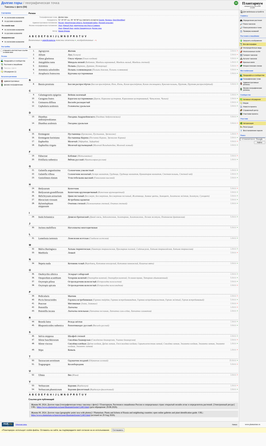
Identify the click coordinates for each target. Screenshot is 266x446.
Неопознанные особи (251, 51)
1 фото (233, 62)
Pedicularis (43, 296)
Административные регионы (251, 83)
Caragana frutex (46, 98)
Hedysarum (44, 188)
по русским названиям (13, 21)
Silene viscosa (45, 343)
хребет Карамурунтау (82, 28)
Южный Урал (68, 26)
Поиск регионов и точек (252, 28)
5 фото (233, 66)
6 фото (233, 217)
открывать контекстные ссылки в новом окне (15, 51)
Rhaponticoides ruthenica (51, 325)
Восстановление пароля (253, 131)
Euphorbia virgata (47, 145)
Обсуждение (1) (10, 72)
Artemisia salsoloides (48, 69)
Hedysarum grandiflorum (50, 192)
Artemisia (43, 66)
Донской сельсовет (106, 23)
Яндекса (108, 20)
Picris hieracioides (47, 299)
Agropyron (43, 51)
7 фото (233, 321)
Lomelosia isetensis (48, 238)
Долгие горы (97, 28)
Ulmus (41, 375)
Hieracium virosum (47, 199)
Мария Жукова (64, 31)
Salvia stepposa (46, 336)
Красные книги (249, 62)
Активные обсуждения (252, 99)
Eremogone (44, 134)
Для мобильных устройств (253, 12)
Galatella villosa (46, 174)
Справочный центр (250, 110)
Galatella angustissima (49, 170)
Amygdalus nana (46, 62)
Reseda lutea (44, 321)
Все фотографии (249, 44)
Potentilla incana (46, 311)
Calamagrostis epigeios (49, 95)
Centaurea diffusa (47, 102)
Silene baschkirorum (48, 340)
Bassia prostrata (46, 84)
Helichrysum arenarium (50, 196)
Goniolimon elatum (47, 178)
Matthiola (43, 252)
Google (101, 20)
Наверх (234, 424)
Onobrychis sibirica (48, 274)
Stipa (40, 350)
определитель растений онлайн (252, 4)
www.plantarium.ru (252, 424)
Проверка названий (251, 31)
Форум (245, 103)
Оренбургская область (73, 23)
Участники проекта (250, 114)
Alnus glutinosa (46, 58)
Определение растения (252, 20)
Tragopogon (44, 364)
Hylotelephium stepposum (45, 205)
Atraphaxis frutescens (49, 73)
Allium (41, 54)
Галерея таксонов (250, 55)
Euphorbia (43, 141)
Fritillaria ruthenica (47, 159)
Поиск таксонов (249, 24)
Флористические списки (252, 66)
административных (11, 81)
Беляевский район (90, 23)
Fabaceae (43, 156)
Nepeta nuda (44, 263)
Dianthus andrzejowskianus (47, 118)
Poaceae (42, 303)
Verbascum (43, 385)
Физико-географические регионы (252, 89)
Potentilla (43, 307)
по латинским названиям (14, 18)
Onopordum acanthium (49, 278)
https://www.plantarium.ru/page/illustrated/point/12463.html (63, 407)
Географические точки (252, 79)
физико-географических (13, 85)
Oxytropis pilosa (46, 281)
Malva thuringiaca (47, 249)
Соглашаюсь (118, 430)
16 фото (232, 360)
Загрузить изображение (252, 41)
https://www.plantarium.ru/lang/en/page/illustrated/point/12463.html (60, 415)
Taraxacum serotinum (49, 360)
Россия (61, 23)
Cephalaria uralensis (48, 106)
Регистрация (248, 127)
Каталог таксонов (250, 59)
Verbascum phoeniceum (50, 389)
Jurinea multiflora (47, 227)
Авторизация (248, 123)
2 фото (233, 54)
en (236, 3)
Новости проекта (250, 107)
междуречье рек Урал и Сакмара (87, 26)
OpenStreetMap (119, 20)
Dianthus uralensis (47, 123)
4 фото (233, 58)
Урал (60, 26)
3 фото (233, 51)
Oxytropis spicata (47, 285)
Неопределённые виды (252, 48)
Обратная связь (21, 424)
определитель (48, 40)
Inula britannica (46, 217)
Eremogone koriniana (49, 137)
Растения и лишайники (13, 64)
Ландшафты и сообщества (14, 61)
